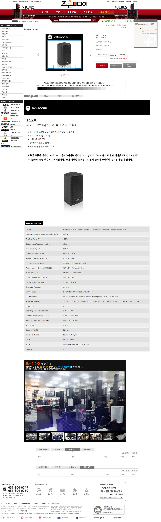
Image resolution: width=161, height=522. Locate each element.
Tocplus (137, 20)
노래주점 (94, 16)
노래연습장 (100, 16)
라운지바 (87, 16)
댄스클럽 (67, 16)
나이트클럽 (60, 16)
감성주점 (81, 16)
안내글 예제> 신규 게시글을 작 (28, 21)
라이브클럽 (74, 16)
